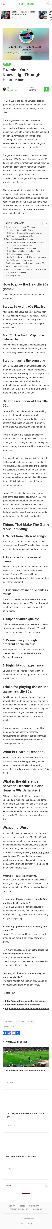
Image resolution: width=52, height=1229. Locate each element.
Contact (37, 1209)
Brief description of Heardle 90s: (19, 239)
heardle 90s (9, 1027)
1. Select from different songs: (22, 245)
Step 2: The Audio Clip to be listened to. (26, 233)
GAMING (7, 64)
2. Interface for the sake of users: (23, 248)
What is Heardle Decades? (17, 266)
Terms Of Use (35, 1206)
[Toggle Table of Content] (44, 223)
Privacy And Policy (19, 1209)
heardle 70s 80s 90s (26, 1021)
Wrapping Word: (13, 276)
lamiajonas (12, 90)
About (12, 1206)
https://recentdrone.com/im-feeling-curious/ (27, 1008)
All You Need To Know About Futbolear (25, 1070)
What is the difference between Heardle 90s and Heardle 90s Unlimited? (26, 271)
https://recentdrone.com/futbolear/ (22, 1005)
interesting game (40, 852)
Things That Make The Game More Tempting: (25, 242)
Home (22, 1206)
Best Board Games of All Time (20, 1156)
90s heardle (9, 1021)
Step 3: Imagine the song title (21, 236)
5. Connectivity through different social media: (28, 257)
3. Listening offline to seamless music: (25, 251)
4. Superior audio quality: (20, 254)
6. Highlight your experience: (21, 260)
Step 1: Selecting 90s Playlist (21, 230)
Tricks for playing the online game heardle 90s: (26, 263)
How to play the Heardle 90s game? (21, 227)
